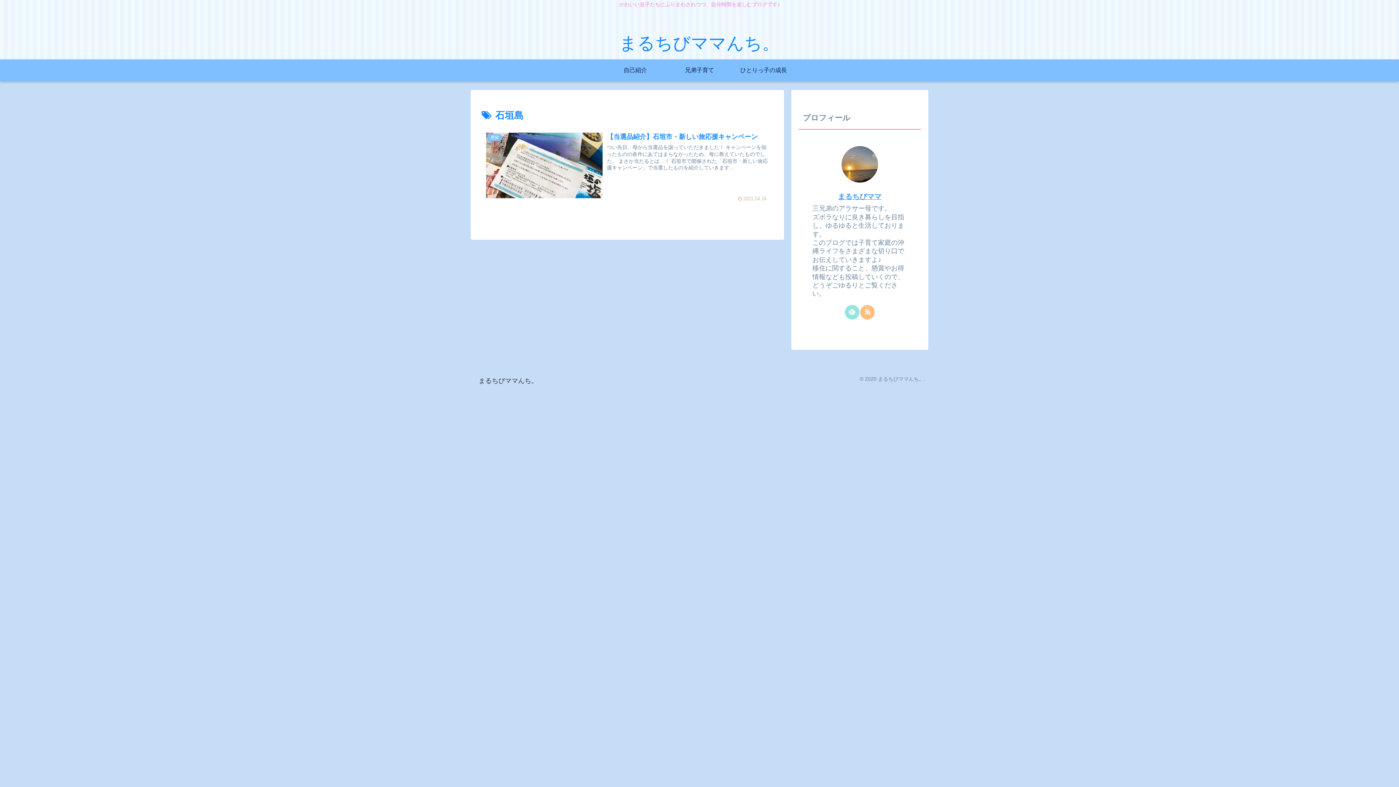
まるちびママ (860, 196)
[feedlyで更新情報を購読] (852, 312)
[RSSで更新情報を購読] (867, 312)
